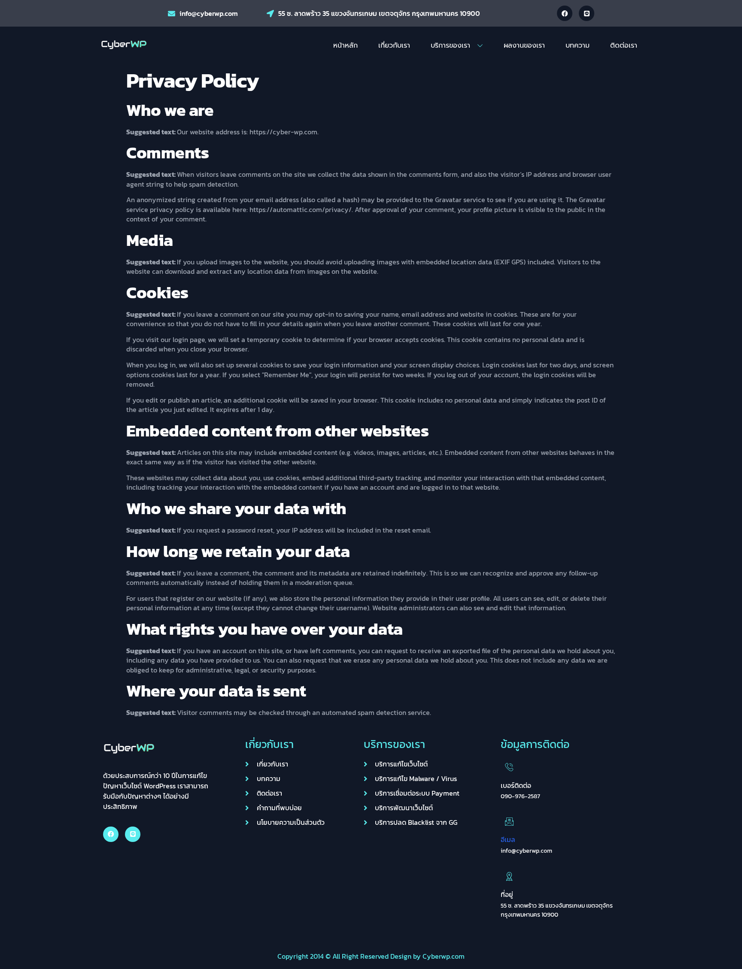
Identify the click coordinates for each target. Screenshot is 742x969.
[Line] (586, 13)
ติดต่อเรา (623, 45)
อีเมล (508, 839)
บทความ (578, 45)
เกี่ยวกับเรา (394, 45)
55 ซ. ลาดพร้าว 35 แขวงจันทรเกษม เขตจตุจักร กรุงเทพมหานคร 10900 (379, 13)
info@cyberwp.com (208, 13)
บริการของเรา (450, 45)
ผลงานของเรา (524, 45)
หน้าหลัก (345, 45)
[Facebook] (564, 13)
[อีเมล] (509, 821)
